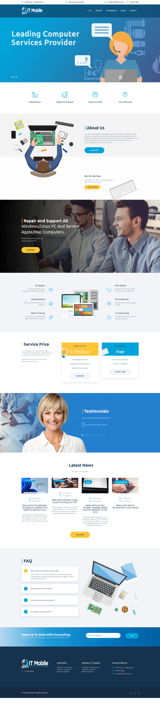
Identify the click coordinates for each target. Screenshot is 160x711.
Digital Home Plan (80, 346)
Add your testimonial (64, 667)
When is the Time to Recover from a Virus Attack (125, 506)
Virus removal (121, 482)
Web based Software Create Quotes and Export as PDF (65, 501)
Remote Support (88, 671)
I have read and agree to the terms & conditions (101, 641)
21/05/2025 (36, 498)
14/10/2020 (66, 493)
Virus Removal (121, 299)
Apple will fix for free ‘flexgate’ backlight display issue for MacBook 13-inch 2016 (95, 508)
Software (29, 480)
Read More (31, 250)
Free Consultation (120, 346)
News (88, 482)
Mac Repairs (120, 286)
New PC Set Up (38, 313)
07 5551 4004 (29, 671)
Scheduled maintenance (90, 667)
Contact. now (120, 372)
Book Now (80, 376)
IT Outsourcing (122, 313)
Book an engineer (63, 671)
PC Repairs (40, 286)
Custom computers (64, 669)
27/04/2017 (126, 498)
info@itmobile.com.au (123, 674)
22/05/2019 (96, 498)
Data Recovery (38, 299)
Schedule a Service (88, 669)
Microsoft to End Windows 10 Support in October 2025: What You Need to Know (35, 507)
